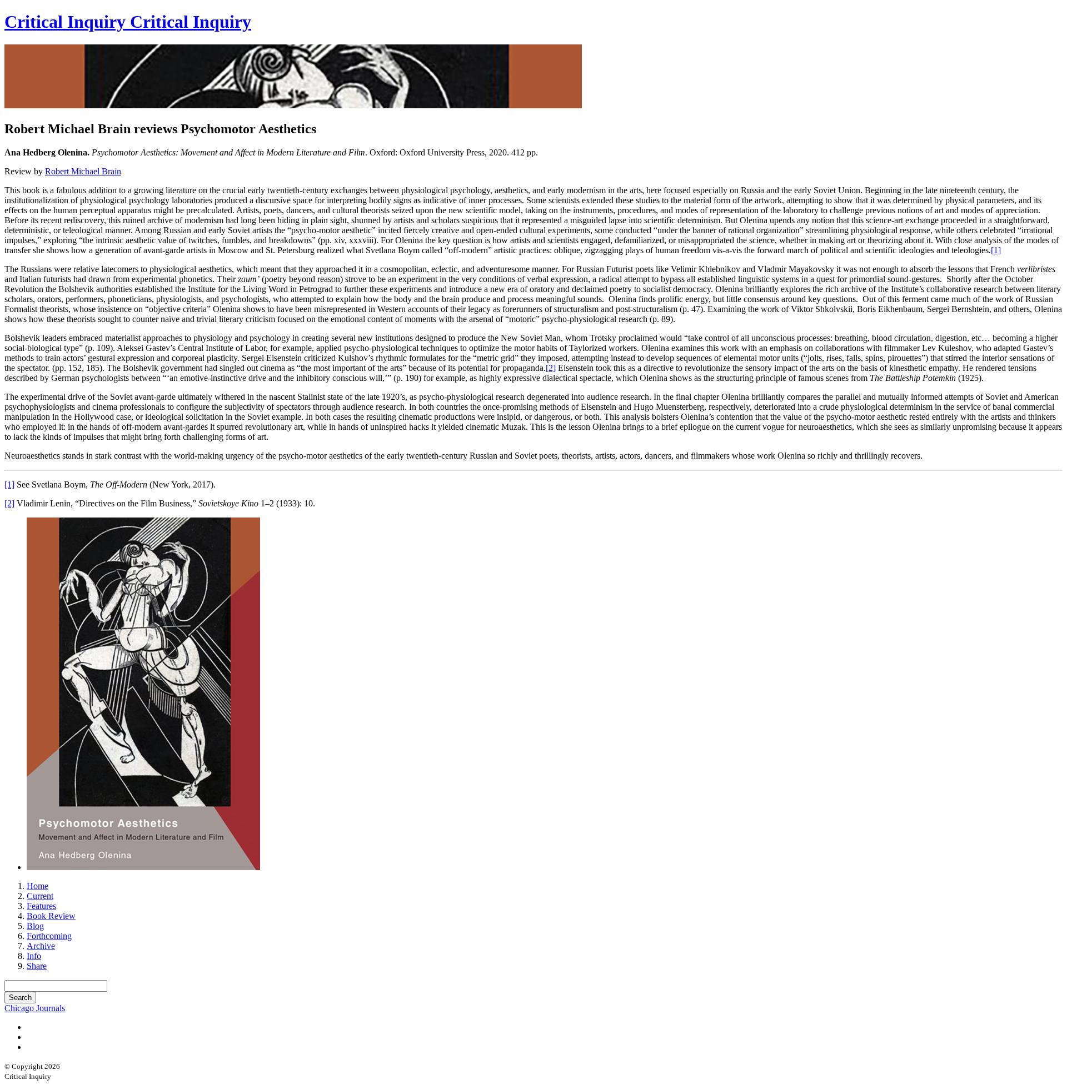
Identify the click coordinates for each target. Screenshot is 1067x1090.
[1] (996, 250)
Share (37, 966)
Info (34, 956)
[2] (551, 368)
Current (40, 896)
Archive (41, 946)
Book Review (51, 916)
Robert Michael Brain (83, 171)
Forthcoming (49, 936)
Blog (35, 926)
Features (41, 906)
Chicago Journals (34, 1008)
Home (37, 886)
